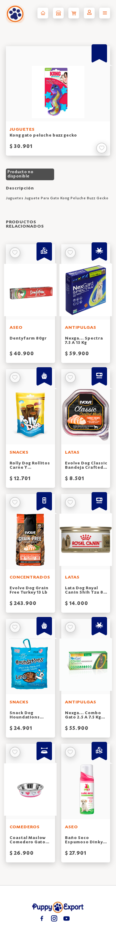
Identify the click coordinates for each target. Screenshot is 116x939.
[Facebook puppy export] (42, 918)
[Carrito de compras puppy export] (73, 13)
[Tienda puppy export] (58, 13)
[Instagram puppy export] (54, 918)
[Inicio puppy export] (42, 13)
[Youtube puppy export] (66, 918)
